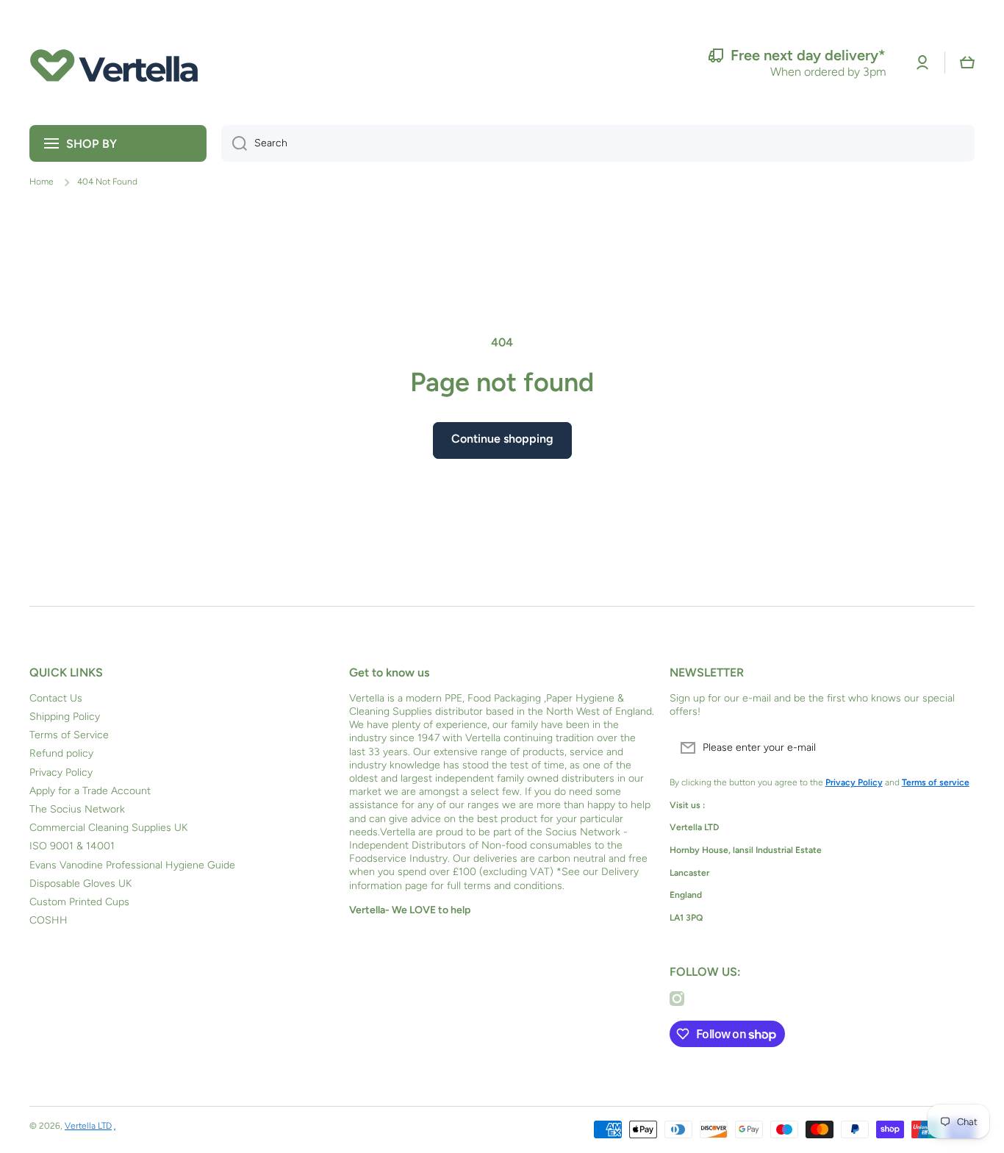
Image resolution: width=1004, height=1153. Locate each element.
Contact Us (55, 698)
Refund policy (61, 753)
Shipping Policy (64, 716)
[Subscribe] (956, 747)
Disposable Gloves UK (80, 883)
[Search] (234, 143)
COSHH (48, 920)
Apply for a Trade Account (90, 791)
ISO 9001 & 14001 (72, 846)
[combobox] (598, 143)
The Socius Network (77, 809)
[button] (967, 62)
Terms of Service (69, 735)
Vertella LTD (88, 1126)
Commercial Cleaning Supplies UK (108, 827)
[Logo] (113, 62)
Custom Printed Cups (79, 902)
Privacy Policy (61, 772)
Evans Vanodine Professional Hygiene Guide (132, 865)
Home (41, 181)
